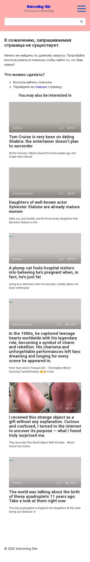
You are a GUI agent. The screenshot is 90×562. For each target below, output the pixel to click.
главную (41, 87)
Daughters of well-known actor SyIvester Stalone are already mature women (44, 207)
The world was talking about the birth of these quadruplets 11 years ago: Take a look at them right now (44, 496)
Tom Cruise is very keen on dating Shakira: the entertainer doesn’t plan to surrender (44, 141)
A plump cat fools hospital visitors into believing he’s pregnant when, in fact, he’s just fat (43, 272)
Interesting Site (38, 6)
